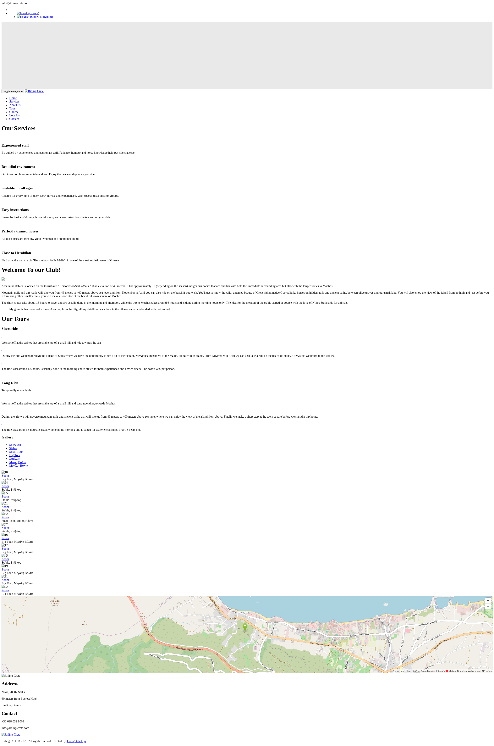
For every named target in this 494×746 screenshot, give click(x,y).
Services (14, 101)
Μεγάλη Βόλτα (18, 465)
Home (13, 98)
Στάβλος (14, 458)
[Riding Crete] (34, 91)
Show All (15, 444)
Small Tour (16, 451)
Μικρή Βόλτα (17, 462)
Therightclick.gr (76, 741)
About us (14, 105)
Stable (13, 448)
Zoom (5, 475)
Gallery (13, 112)
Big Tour (14, 455)
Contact (14, 118)
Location (14, 115)
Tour (12, 108)
